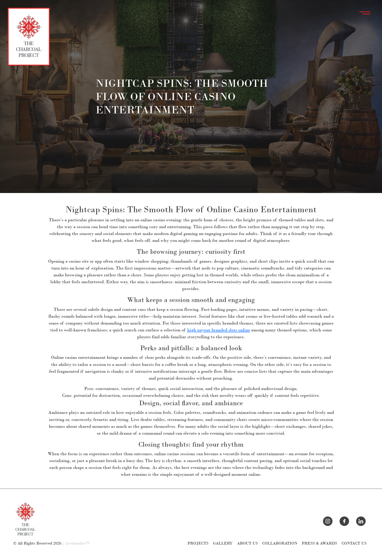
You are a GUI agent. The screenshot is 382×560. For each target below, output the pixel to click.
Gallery (223, 543)
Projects (197, 543)
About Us (247, 543)
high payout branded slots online (218, 330)
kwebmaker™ (78, 543)
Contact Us (354, 543)
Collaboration (279, 543)
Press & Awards (319, 543)
